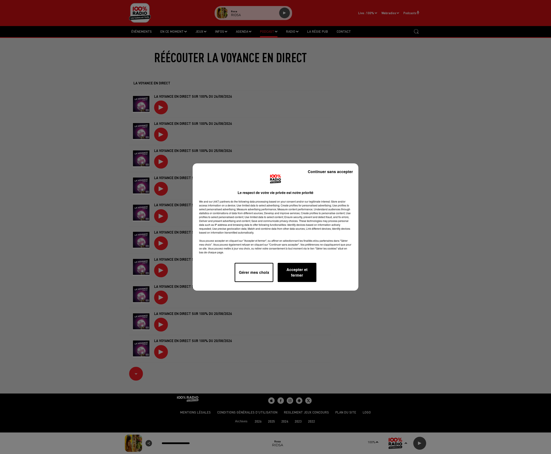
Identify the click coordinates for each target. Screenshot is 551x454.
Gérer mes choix (254, 272)
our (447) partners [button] (219, 201)
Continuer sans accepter (330, 171)
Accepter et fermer (297, 272)
